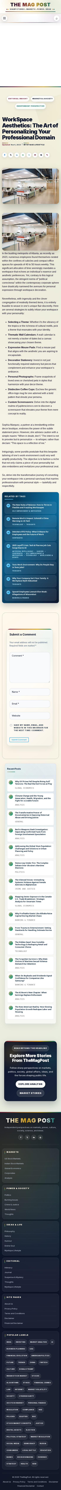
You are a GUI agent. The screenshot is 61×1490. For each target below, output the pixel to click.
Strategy (11, 1464)
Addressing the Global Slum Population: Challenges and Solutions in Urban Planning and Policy (33, 848)
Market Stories (30, 1093)
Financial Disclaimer (14, 1323)
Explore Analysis (30, 1084)
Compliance (28, 1410)
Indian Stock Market (17, 1376)
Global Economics (13, 1168)
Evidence (42, 1457)
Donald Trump (26, 1369)
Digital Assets (14, 1430)
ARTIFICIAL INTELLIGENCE (22, 551)
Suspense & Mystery (14, 1277)
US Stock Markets (13, 1158)
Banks (10, 1457)
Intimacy (8, 1267)
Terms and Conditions (15, 1313)
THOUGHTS (30, 524)
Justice (39, 1423)
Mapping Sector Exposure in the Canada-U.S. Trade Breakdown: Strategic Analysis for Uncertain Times (33, 899)
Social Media (13, 1444)
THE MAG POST (30, 5)
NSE (40, 1410)
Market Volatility (37, 1389)
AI (52, 1342)
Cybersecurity (26, 1396)
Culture (11, 1369)
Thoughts (9, 1214)
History (8, 1236)
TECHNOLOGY (17, 524)
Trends (21, 1362)
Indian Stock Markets (14, 1163)
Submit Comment (19, 740)
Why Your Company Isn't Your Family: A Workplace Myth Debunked (30, 579)
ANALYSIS (20, 805)
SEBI (34, 1464)
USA (31, 1349)
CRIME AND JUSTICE (25, 889)
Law (8, 1389)
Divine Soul (10, 1246)
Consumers (12, 1450)
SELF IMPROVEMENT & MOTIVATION (26, 511)
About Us (9, 1304)
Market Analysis (38, 1342)
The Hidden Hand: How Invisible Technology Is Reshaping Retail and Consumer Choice (31, 944)
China (32, 1362)
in (34, 1137)
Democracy (29, 1444)
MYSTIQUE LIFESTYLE (34, 145)
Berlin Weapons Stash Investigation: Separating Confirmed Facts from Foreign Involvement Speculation (31, 832)
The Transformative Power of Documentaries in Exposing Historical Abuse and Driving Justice (32, 815)
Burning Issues (11, 1200)
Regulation (12, 1410)
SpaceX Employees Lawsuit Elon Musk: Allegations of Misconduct (29, 593)
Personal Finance (37, 1403)
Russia (43, 1444)
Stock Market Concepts (19, 1423)
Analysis (8, 1178)
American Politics (40, 1356)
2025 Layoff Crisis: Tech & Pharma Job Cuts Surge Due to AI (31, 546)
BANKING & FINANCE (20, 598)
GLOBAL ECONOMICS (24, 788)
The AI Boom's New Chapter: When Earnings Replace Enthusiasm (31, 993)
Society (11, 1396)
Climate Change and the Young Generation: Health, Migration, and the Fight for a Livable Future (33, 798)
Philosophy (10, 1231)
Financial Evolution (17, 1356)
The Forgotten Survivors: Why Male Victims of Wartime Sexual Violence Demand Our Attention (31, 961)
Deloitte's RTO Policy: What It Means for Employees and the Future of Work (30, 533)
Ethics (26, 1383)
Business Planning (16, 1349)
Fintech (43, 1362)
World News (10, 1209)
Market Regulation (40, 1437)
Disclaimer (9, 1318)
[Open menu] (4, 18)
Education (45, 1450)
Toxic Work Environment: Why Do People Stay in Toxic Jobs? (33, 566)
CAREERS (40, 551)
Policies (11, 1416)
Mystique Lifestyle (13, 1250)
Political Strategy (16, 1437)
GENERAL (19, 822)
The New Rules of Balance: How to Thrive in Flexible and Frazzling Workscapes (32, 506)
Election (30, 1430)
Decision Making (25, 1457)
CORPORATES (17, 538)
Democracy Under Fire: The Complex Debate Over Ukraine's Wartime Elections (31, 865)
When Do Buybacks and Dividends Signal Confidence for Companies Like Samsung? (33, 978)
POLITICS (20, 872)
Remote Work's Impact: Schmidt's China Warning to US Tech (30, 519)
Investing (20, 1342)
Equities (23, 1416)
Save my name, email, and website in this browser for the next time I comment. (31, 727)
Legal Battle (29, 1450)
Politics (8, 1195)
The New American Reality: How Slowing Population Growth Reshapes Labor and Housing (33, 1009)
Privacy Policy (11, 1308)
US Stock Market (15, 1403)
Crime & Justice (12, 1204)
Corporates (10, 1173)
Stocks (35, 1376)
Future (10, 1362)
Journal (8, 1272)
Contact (40, 1486)
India (9, 1342)
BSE (34, 1416)
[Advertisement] (30, 54)
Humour (8, 1241)
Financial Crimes (42, 1383)
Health (24, 1464)
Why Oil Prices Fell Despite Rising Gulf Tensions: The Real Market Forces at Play (33, 782)
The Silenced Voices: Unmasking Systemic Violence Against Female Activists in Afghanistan (30, 882)
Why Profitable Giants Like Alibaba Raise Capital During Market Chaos (33, 914)
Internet (19, 1389)
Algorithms (13, 1383)
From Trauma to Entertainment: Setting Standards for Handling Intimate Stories (33, 929)
